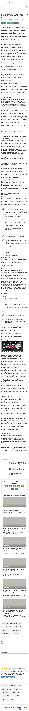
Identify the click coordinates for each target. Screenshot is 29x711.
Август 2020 (16, 633)
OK (20, 709)
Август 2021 (5, 626)
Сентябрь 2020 (5, 633)
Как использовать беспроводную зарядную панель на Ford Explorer (14, 549)
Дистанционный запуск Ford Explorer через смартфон (12, 509)
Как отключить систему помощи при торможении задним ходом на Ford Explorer (14, 611)
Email (3, 648)
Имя (2, 643)
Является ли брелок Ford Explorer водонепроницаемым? (14, 529)
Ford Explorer (17, 19)
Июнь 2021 (16, 626)
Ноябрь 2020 (16, 630)
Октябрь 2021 (17, 623)
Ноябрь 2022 (5, 623)
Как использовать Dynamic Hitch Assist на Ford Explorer (13, 570)
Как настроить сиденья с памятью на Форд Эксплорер (14, 591)
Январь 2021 (5, 630)
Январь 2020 (5, 637)
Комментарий (4, 652)
